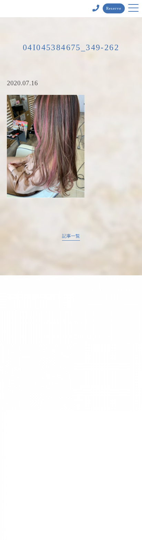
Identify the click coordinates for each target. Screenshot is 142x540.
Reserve (113, 8)
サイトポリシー (71, 497)
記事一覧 (71, 236)
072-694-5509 (56, 352)
